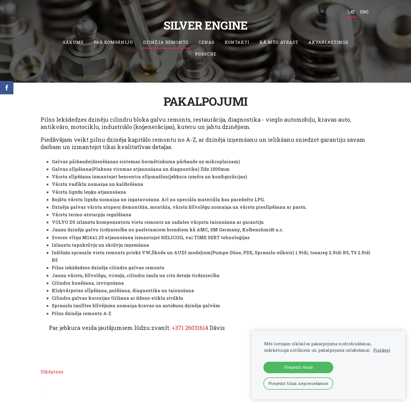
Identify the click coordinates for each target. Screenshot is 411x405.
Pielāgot (381, 350)
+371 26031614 (190, 327)
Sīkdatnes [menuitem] (52, 372)
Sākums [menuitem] (73, 42)
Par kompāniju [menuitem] (113, 42)
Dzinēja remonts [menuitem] (165, 42)
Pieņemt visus (298, 367)
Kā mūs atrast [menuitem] (278, 42)
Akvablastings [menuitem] (328, 42)
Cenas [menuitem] (206, 42)
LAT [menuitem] (351, 12)
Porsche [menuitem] (205, 54)
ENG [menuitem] (364, 12)
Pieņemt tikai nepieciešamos (298, 383)
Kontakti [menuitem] (237, 42)
